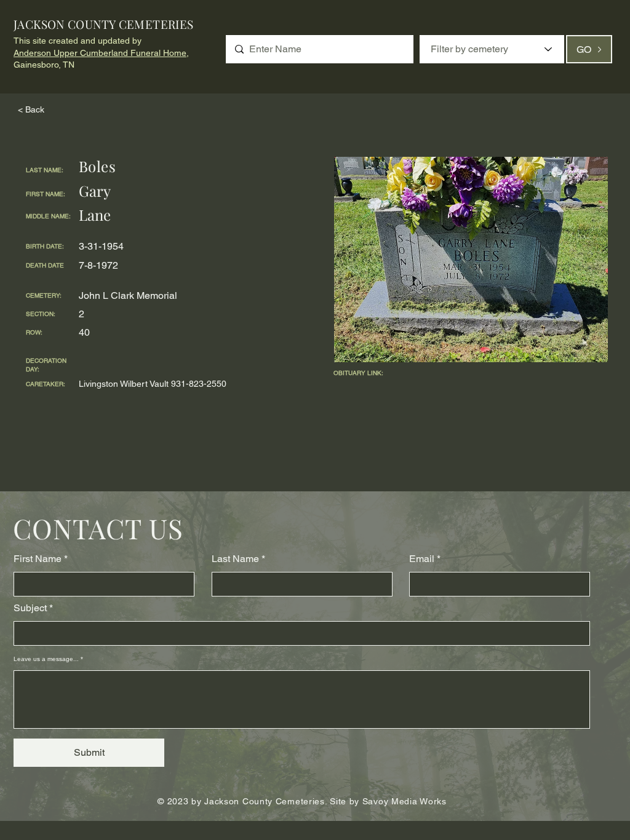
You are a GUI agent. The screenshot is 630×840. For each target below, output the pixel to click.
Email (421, 559)
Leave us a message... (46, 659)
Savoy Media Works (404, 801)
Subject (30, 608)
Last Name (235, 559)
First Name (38, 559)
